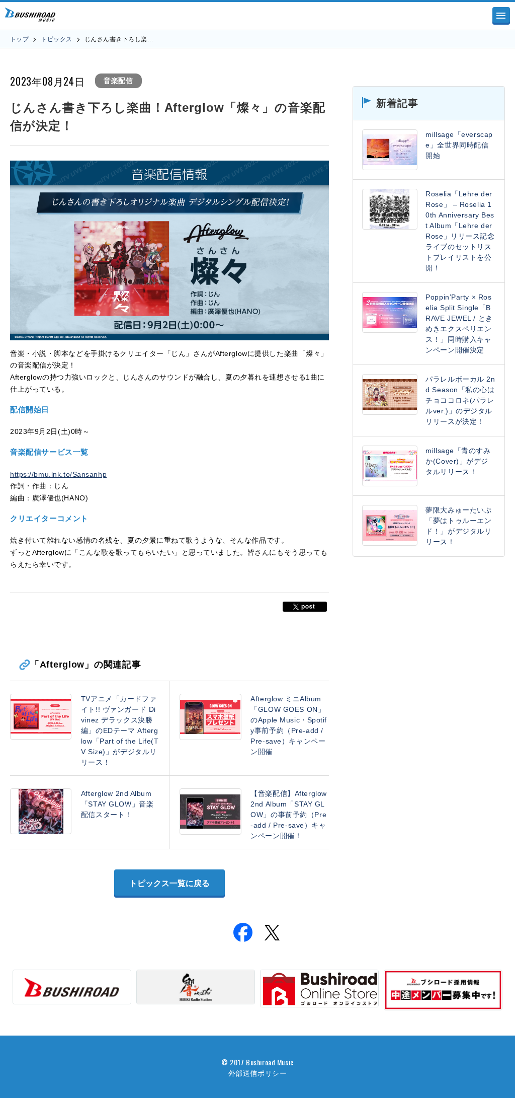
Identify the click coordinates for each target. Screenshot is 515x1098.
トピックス (56, 39)
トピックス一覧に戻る (169, 883)
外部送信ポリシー (257, 1072)
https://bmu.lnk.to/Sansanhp (58, 474)
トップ (19, 39)
